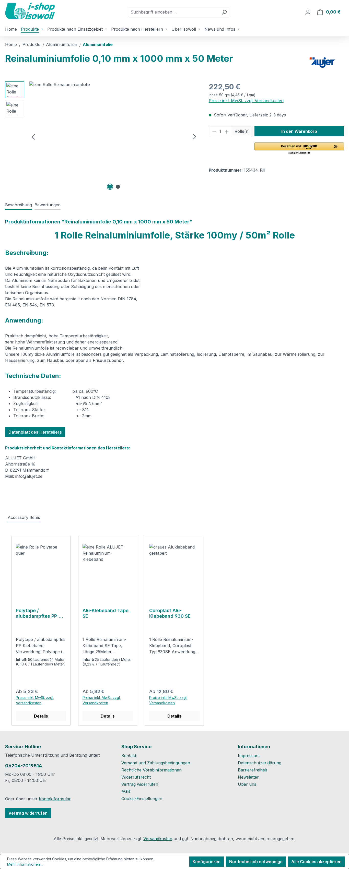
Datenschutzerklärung (259, 762)
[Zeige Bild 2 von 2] (118, 187)
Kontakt (128, 755)
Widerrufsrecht (136, 777)
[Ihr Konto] (308, 12)
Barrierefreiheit (252, 769)
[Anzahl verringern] (214, 131)
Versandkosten (157, 838)
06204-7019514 (23, 765)
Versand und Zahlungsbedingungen (155, 762)
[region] (102, 136)
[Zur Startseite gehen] (30, 11)
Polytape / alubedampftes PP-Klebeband (37, 613)
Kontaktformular (55, 798)
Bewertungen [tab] (47, 204)
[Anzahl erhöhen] (227, 131)
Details (41, 716)
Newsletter (248, 777)
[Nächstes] (194, 136)
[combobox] (173, 12)
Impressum (249, 755)
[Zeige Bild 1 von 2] (110, 187)
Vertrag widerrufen (28, 813)
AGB (125, 791)
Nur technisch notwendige (256, 861)
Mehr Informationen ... (25, 864)
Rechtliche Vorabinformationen (151, 769)
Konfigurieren (206, 861)
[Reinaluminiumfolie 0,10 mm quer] (113, 136)
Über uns (247, 784)
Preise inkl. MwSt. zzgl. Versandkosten (246, 100)
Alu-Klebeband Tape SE (106, 613)
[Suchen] (224, 12)
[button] (299, 148)
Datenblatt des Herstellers (35, 432)
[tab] (18, 205)
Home (11, 44)
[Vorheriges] (33, 136)
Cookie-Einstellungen (141, 798)
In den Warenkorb (299, 131)
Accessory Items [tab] (24, 517)
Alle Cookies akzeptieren (316, 861)
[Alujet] (322, 62)
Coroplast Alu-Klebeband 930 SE (170, 613)
